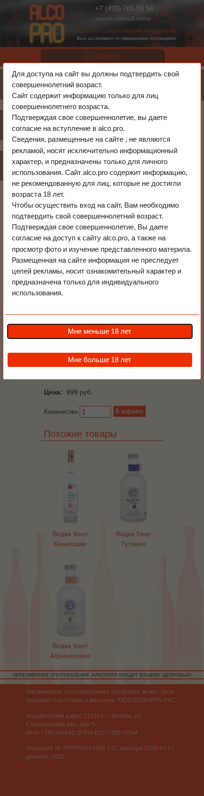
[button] (100, 331)
